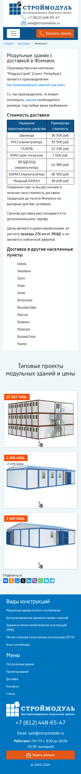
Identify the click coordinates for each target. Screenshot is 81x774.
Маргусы (22, 314)
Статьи (10, 694)
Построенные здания (20, 664)
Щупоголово (24, 300)
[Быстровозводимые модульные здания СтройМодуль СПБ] (40, 7)
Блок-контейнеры (18, 645)
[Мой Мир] (17, 580)
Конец (21, 285)
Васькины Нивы (26, 307)
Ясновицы (23, 321)
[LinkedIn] (28, 580)
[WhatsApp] (40, 580)
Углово (21, 292)
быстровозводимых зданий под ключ (36, 85)
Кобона (21, 263)
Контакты (12, 686)
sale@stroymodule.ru (43, 23)
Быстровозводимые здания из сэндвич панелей (37, 618)
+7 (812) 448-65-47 (44, 17)
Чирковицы (24, 271)
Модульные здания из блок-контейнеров (33, 610)
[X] (23, 580)
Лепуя (21, 278)
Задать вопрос (43, 755)
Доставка (12, 679)
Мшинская (23, 329)
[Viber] (34, 580)
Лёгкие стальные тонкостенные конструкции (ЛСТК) (40, 637)
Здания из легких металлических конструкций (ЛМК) (36, 627)
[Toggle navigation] (13, 33)
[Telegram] (52, 580)
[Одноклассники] (11, 580)
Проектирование (17, 672)
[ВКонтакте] (5, 580)
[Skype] (46, 580)
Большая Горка (26, 336)
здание (30, 100)
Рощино (22, 343)
